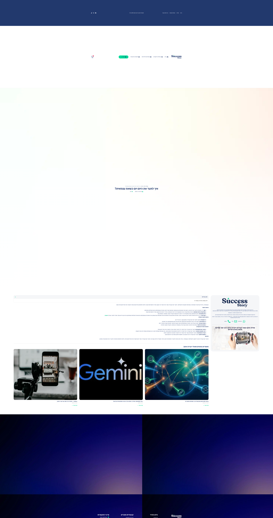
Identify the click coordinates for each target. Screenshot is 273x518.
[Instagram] (93, 13)
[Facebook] (95, 13)
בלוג (142, 186)
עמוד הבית (146, 186)
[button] (15, 297)
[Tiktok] (91, 13)
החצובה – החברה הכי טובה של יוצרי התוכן (67, 401)
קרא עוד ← (206, 405)
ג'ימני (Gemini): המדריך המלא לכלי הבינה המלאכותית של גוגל (128, 401)
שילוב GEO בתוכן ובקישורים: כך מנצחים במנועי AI (197, 401)
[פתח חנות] (121, 57)
